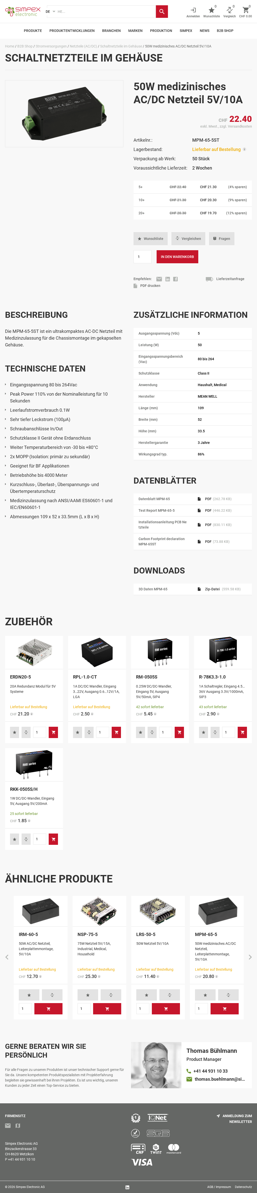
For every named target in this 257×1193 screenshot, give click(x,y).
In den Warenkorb (177, 257)
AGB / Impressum (219, 1187)
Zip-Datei (222, 589)
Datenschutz (243, 1187)
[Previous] (7, 958)
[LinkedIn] (168, 279)
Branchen (111, 31)
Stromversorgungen (51, 46)
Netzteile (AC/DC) (83, 46)
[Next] (250, 958)
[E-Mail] (159, 279)
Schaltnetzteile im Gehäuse (121, 46)
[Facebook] (175, 279)
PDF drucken (150, 286)
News (204, 31)
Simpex (186, 31)
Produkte (33, 31)
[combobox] (101, 11)
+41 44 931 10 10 (21, 1159)
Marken (135, 31)
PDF (218, 499)
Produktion (161, 31)
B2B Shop (225, 31)
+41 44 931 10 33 (211, 1071)
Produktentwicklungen (72, 31)
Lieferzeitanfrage (230, 279)
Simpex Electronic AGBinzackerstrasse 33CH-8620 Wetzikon (21, 1149)
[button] (151, 238)
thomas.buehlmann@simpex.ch (221, 1079)
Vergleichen (191, 239)
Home (9, 46)
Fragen (224, 239)
